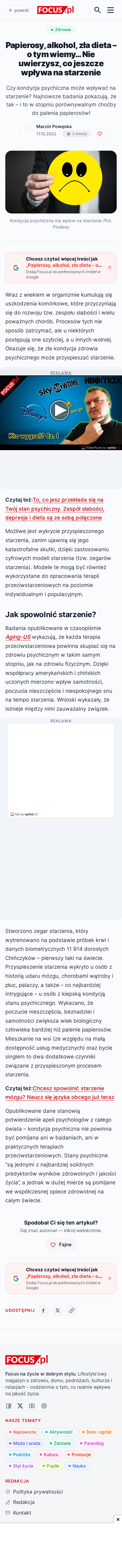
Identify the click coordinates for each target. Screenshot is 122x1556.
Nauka (79, 1465)
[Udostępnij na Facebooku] (43, 1310)
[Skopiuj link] (72, 1310)
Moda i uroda (26, 1443)
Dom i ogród (98, 1432)
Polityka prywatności (38, 1492)
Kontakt (22, 1513)
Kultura (51, 1454)
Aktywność (61, 1432)
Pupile (53, 1465)
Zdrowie (62, 1443)
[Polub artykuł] (99, 134)
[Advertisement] (61, 767)
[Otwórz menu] (110, 10)
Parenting (94, 1443)
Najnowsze (24, 1432)
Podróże (21, 1454)
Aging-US (17, 636)
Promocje (81, 1454)
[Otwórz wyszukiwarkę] (97, 10)
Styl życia (23, 1465)
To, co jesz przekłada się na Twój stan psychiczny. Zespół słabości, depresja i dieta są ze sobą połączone (54, 508)
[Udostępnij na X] (58, 1310)
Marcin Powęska (54, 126)
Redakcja (23, 1502)
